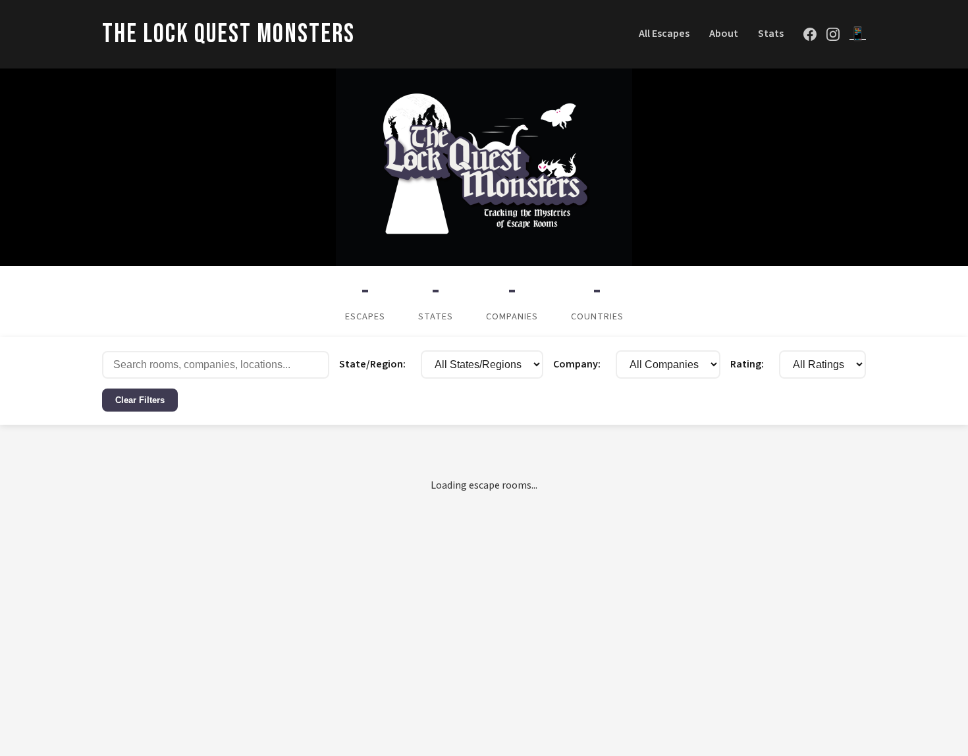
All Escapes (664, 33)
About (723, 33)
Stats (771, 33)
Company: (555, 364)
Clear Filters (236, 403)
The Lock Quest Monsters (228, 34)
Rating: (844, 364)
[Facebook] (810, 34)
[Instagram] (833, 34)
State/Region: (341, 364)
